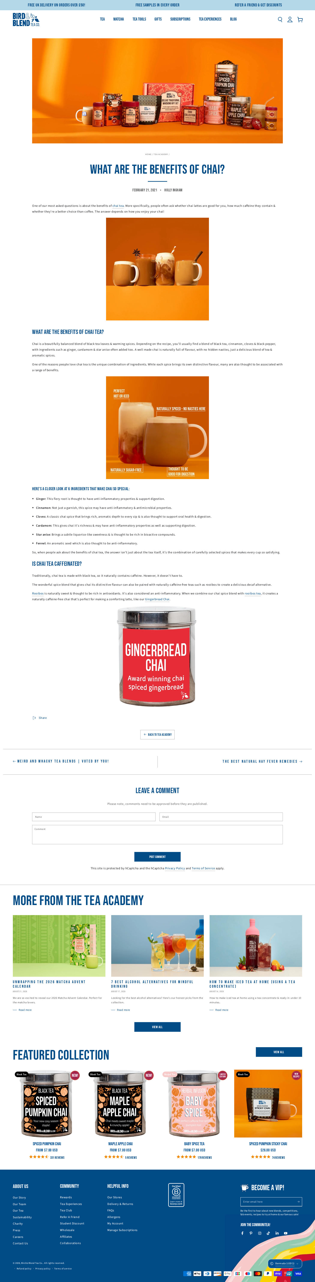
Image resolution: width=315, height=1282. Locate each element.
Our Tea (18, 1211)
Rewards (66, 1197)
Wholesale (67, 1230)
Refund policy (24, 1268)
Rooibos (38, 593)
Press (16, 1230)
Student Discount (72, 1223)
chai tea (118, 206)
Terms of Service (203, 868)
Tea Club (66, 1210)
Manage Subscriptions (122, 1230)
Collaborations (70, 1243)
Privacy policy (43, 1268)
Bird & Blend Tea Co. (32, 1263)
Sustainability (22, 1217)
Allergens (113, 1217)
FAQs (110, 1210)
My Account (115, 1223)
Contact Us (20, 1243)
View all (157, 1027)
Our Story (19, 1198)
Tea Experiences (71, 1204)
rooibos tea (253, 593)
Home (148, 154)
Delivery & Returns (120, 1204)
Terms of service (63, 1268)
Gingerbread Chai (157, 599)
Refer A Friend (70, 1217)
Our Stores (114, 1197)
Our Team (19, 1204)
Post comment (157, 857)
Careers (18, 1237)
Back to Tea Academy (160, 735)
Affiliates (66, 1237)
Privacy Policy (175, 868)
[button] (280, 19)
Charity (18, 1224)
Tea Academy (161, 154)
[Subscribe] (299, 1201)
